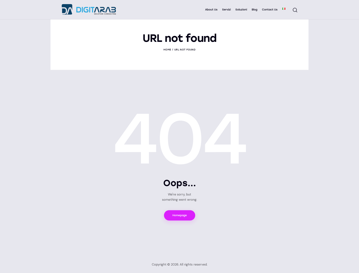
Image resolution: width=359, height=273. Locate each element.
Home (167, 49)
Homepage (179, 215)
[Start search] (295, 10)
